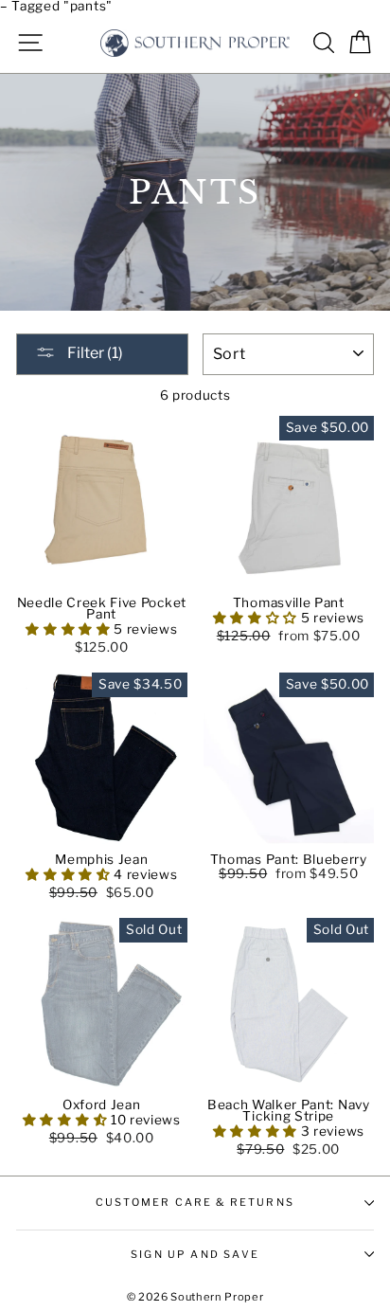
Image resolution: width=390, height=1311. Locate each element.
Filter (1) (93, 353)
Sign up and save (195, 1254)
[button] (70, 629)
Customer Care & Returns (195, 1202)
